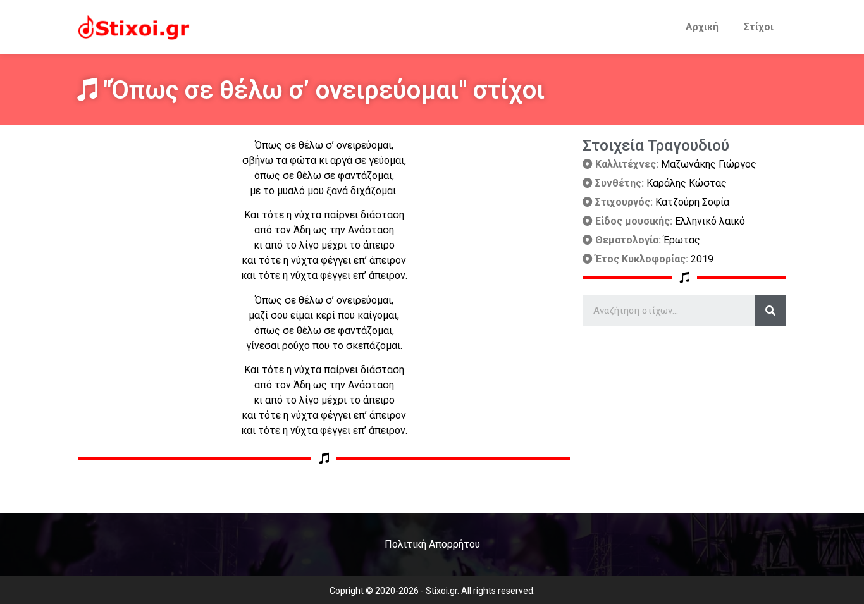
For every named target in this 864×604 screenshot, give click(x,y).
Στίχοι (759, 27)
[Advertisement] (684, 415)
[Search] (770, 310)
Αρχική (702, 27)
